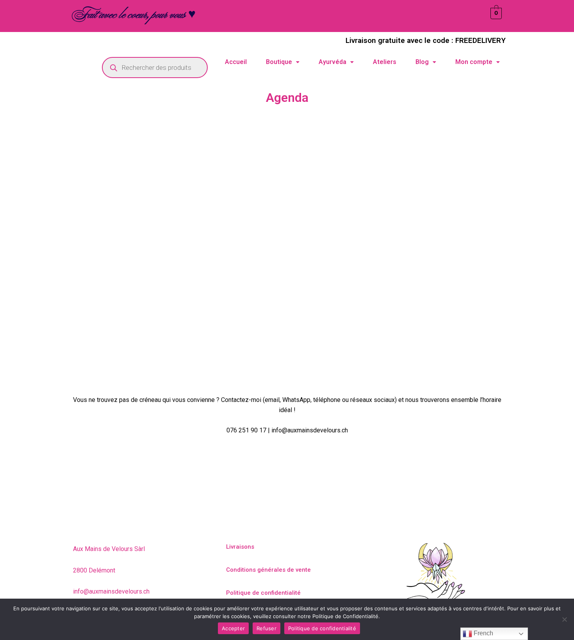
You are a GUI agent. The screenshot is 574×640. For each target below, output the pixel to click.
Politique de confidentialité (322, 628)
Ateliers (384, 62)
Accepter (233, 628)
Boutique (279, 62)
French (482, 633)
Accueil (236, 62)
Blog (422, 62)
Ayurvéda (332, 62)
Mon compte (473, 62)
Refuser (266, 628)
